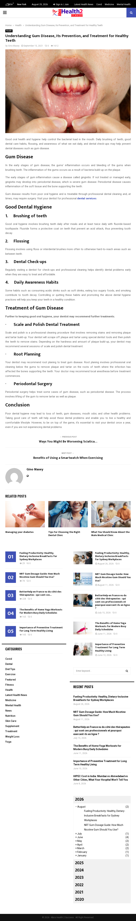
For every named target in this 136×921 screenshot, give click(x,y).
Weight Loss (12, 736)
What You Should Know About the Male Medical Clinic (110, 533)
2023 (79, 877)
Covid (99, 4)
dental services (86, 198)
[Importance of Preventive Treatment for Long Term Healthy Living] (82, 649)
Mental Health (124, 4)
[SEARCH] (127, 670)
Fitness (9, 684)
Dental (9, 664)
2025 (79, 863)
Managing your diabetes (19, 532)
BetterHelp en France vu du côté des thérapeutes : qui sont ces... (40, 593)
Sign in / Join (62, 4)
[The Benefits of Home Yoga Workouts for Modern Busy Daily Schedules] (82, 628)
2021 (79, 892)
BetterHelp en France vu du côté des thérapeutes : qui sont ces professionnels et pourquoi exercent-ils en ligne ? (112, 601)
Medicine (109, 4)
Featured (10, 679)
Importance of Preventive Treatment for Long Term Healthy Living (41, 629)
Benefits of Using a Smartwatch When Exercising (68, 458)
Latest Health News (83, 4)
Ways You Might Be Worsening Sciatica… (68, 441)
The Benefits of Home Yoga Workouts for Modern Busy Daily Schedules (40, 611)
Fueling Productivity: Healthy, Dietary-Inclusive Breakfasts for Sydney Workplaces (38, 556)
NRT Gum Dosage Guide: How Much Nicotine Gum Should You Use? (39, 575)
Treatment (11, 731)
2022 (79, 885)
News (8, 710)
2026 (79, 799)
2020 (79, 899)
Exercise (10, 674)
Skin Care (10, 721)
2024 (79, 870)
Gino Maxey (13, 46)
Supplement (12, 726)
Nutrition (10, 715)
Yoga (8, 741)
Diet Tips (10, 669)
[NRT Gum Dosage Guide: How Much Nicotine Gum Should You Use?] (82, 579)
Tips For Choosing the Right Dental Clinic (64, 533)
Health (9, 31)
